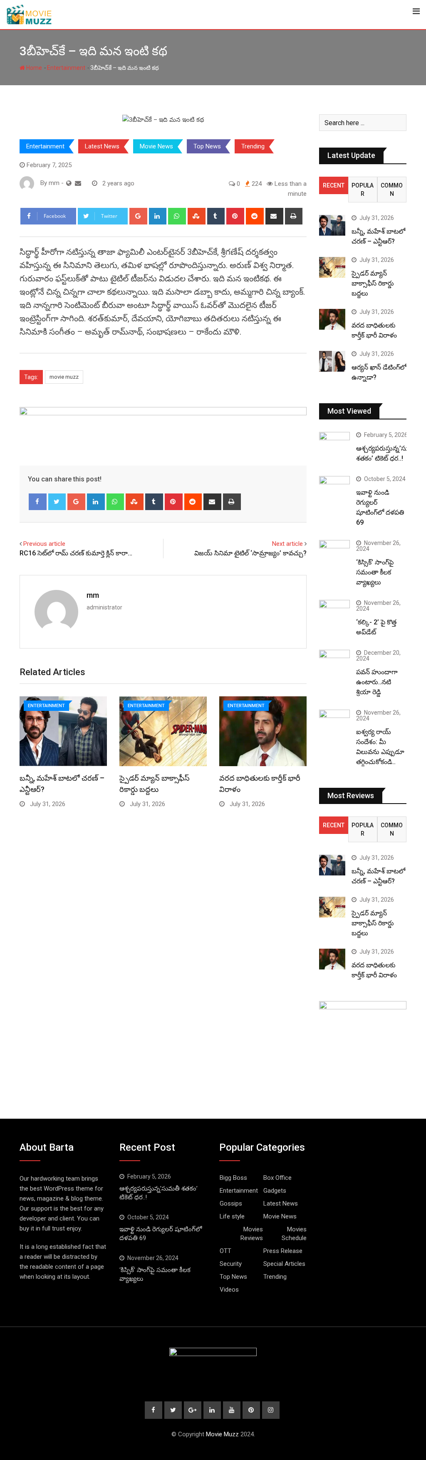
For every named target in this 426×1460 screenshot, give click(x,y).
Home (33, 67)
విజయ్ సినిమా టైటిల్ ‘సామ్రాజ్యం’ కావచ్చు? (250, 553)
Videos (229, 1289)
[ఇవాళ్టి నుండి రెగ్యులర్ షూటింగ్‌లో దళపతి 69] (334, 488)
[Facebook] (38, 501)
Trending (253, 146)
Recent (333, 185)
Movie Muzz (222, 1434)
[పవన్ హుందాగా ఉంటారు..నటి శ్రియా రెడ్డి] (334, 662)
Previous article (44, 544)
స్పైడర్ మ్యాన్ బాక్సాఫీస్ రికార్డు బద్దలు (373, 283)
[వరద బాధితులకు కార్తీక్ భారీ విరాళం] (332, 319)
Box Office (277, 1177)
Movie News (156, 146)
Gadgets (274, 1190)
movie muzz (64, 377)
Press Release (282, 1251)
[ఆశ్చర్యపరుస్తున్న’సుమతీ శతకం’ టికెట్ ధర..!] (334, 444)
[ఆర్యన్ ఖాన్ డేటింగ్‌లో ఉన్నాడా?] (332, 361)
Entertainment (66, 67)
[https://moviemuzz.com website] (68, 183)
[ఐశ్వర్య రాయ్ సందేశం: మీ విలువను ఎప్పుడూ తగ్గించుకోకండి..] (334, 722)
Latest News (102, 146)
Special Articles (284, 1264)
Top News (207, 146)
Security (231, 1264)
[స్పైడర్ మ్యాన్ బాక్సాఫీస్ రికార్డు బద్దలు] (332, 267)
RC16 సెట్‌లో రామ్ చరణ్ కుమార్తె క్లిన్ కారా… (76, 553)
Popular (363, 189)
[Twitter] (57, 501)
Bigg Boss (233, 1177)
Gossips (231, 1203)
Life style (232, 1216)
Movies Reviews (251, 1234)
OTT (225, 1251)
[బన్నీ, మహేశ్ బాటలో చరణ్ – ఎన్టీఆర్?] (332, 225)
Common (392, 189)
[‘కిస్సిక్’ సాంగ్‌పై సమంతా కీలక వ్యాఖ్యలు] (334, 552)
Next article (287, 544)
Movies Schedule (294, 1234)
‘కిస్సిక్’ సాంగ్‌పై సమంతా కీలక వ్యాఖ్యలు (375, 572)
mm (93, 595)
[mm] (78, 183)
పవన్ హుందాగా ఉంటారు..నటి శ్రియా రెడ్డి (377, 682)
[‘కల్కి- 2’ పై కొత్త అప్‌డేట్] (334, 612)
